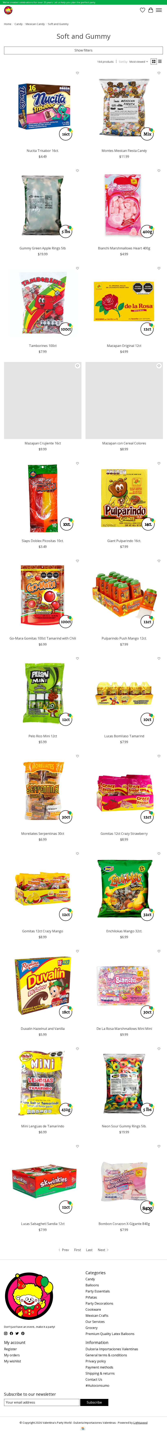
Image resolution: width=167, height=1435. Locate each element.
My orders (12, 1355)
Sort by (123, 61)
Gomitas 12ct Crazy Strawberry (124, 833)
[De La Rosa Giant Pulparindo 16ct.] (124, 498)
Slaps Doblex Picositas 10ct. (43, 541)
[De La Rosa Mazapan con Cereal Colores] (124, 400)
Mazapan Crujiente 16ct (43, 443)
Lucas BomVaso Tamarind (124, 736)
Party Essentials (98, 1291)
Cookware (93, 1309)
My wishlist (12, 1361)
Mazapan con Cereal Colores (124, 443)
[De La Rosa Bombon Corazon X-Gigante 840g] (124, 1180)
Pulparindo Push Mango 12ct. (124, 638)
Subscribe (94, 1402)
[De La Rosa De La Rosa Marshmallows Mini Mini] (124, 985)
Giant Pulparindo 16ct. (124, 541)
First (77, 1250)
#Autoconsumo (97, 1385)
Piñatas (91, 1297)
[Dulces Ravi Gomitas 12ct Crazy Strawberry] (124, 790)
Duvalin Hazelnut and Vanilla (43, 1028)
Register (10, 1349)
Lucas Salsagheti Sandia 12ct (43, 1223)
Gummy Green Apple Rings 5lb (43, 248)
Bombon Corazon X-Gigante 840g (124, 1223)
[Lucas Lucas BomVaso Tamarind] (124, 693)
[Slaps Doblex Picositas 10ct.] (42, 498)
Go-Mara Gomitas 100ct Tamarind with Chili (43, 638)
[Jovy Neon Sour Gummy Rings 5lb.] (124, 1083)
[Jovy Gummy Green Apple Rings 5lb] (42, 205)
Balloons (92, 1285)
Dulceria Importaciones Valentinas (112, 1349)
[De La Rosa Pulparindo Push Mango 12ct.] (124, 595)
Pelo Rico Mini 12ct (43, 736)
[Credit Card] (82, 1429)
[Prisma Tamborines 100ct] (42, 302)
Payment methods (99, 1367)
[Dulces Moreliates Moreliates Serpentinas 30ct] (42, 790)
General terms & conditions (106, 1355)
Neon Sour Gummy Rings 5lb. (124, 1126)
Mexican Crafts (97, 1315)
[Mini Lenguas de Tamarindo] (42, 1083)
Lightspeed (140, 1422)
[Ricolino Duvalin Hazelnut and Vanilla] (42, 985)
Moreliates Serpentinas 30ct (42, 833)
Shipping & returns (100, 1373)
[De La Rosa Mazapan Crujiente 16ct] (42, 400)
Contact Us (94, 1379)
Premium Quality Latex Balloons (110, 1334)
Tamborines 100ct (43, 345)
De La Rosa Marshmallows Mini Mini (124, 1028)
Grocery (92, 1328)
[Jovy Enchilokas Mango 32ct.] (124, 888)
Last (89, 1250)
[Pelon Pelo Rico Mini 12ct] (42, 693)
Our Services (95, 1321)
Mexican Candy (35, 24)
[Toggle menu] (159, 10)
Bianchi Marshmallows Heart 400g (124, 248)
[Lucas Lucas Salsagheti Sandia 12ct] (42, 1180)
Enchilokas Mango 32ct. (124, 931)
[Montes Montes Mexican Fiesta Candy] (124, 107)
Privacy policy (96, 1361)
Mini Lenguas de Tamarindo (42, 1126)
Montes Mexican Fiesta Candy (124, 150)
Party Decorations (99, 1303)
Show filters (83, 50)
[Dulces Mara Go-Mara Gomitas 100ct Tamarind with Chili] (42, 595)
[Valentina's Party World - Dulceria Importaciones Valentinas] (8, 10)
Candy (18, 24)
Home (7, 24)
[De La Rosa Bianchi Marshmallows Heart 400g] (124, 205)
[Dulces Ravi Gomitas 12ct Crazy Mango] (42, 888)
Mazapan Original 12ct (124, 345)
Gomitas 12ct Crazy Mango (42, 931)
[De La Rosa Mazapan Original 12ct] (124, 302)
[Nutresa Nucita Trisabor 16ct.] (42, 107)
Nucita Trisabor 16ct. (43, 150)
